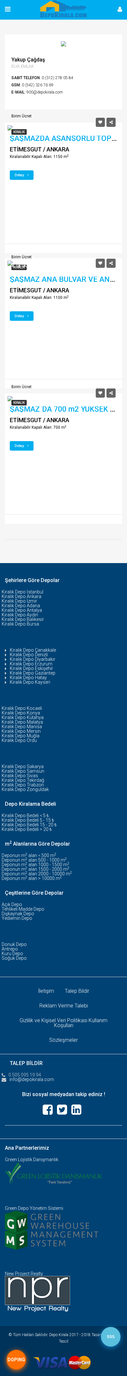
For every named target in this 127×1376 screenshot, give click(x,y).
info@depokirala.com (31, 1079)
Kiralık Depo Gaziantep (32, 673)
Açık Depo (12, 904)
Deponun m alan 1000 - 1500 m (35, 864)
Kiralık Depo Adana (21, 605)
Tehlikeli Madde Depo (23, 909)
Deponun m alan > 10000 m (32, 878)
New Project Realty (24, 1273)
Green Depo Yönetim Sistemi (34, 1208)
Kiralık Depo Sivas (20, 775)
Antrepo (10, 949)
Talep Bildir (77, 991)
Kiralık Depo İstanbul (22, 591)
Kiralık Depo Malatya (22, 722)
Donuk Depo (14, 944)
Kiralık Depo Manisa (22, 726)
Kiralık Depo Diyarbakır (32, 659)
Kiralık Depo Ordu (19, 740)
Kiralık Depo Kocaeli (22, 708)
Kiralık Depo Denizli (29, 654)
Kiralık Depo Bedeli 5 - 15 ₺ (28, 820)
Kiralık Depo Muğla (20, 735)
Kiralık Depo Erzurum (31, 663)
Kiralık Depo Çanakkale (33, 650)
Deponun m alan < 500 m (29, 855)
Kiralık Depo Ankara (21, 596)
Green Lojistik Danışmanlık (31, 1159)
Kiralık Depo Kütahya (23, 717)
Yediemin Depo (17, 918)
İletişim (46, 991)
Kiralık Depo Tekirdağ (23, 780)
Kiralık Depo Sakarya (23, 766)
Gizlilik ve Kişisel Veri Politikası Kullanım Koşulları (63, 1022)
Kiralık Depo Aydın (20, 614)
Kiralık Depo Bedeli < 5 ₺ (25, 815)
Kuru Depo (12, 953)
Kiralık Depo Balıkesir (23, 619)
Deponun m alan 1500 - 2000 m (35, 869)
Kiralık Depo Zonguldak (25, 789)
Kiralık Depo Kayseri (30, 682)
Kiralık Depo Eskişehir (31, 668)
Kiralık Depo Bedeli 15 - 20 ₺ (29, 824)
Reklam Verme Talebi (63, 1006)
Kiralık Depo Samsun (23, 771)
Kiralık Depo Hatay (28, 677)
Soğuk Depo (14, 958)
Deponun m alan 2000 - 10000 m (37, 873)
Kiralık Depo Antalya (22, 610)
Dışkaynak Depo (18, 913)
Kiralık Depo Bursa (20, 624)
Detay (20, 175)
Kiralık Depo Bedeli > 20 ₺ (27, 829)
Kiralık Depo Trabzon (23, 784)
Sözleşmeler (63, 1040)
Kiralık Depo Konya (21, 712)
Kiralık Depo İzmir (19, 601)
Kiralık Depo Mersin (21, 731)
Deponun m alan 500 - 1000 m (34, 860)
